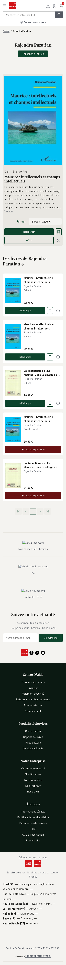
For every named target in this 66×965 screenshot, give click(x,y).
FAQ (33, 572)
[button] (33, 197)
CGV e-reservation (33, 834)
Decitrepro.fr (33, 785)
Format (21, 221)
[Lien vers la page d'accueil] (12, 5)
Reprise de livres (33, 737)
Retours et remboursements (33, 699)
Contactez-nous (33, 597)
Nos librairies (33, 774)
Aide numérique (33, 705)
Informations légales (33, 811)
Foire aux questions (33, 682)
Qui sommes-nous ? (33, 768)
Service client (33, 711)
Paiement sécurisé (33, 693)
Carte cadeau (33, 731)
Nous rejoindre (33, 780)
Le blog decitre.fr (33, 748)
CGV (33, 829)
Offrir (29, 240)
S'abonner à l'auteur (33, 53)
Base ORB (33, 791)
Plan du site (33, 840)
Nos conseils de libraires (33, 549)
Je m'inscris (51, 637)
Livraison (33, 688)
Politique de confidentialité (33, 817)
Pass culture (33, 742)
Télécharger (29, 231)
